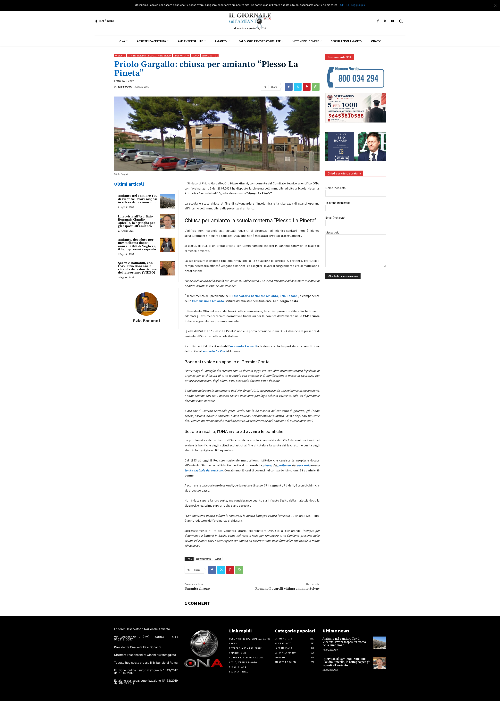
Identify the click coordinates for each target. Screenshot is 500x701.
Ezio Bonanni (125, 86)
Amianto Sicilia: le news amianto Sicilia (149, 56)
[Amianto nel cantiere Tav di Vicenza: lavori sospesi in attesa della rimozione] (167, 201)
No (347, 4)
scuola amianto (203, 558)
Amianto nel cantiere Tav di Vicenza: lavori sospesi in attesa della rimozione (137, 199)
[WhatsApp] (316, 87)
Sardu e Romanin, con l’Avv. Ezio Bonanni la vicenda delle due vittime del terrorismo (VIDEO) (137, 268)
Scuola (195, 56)
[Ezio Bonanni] (146, 304)
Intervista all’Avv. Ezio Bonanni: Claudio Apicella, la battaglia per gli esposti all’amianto (136, 221)
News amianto (181, 56)
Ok (342, 4)
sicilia (218, 558)
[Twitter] (385, 21)
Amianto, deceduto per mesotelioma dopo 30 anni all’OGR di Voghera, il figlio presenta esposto (137, 244)
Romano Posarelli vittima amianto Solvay (287, 589)
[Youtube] (392, 21)
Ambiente (120, 56)
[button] (400, 21)
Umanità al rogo (197, 589)
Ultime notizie (210, 56)
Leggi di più (358, 4)
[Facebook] (377, 21)
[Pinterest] (307, 87)
